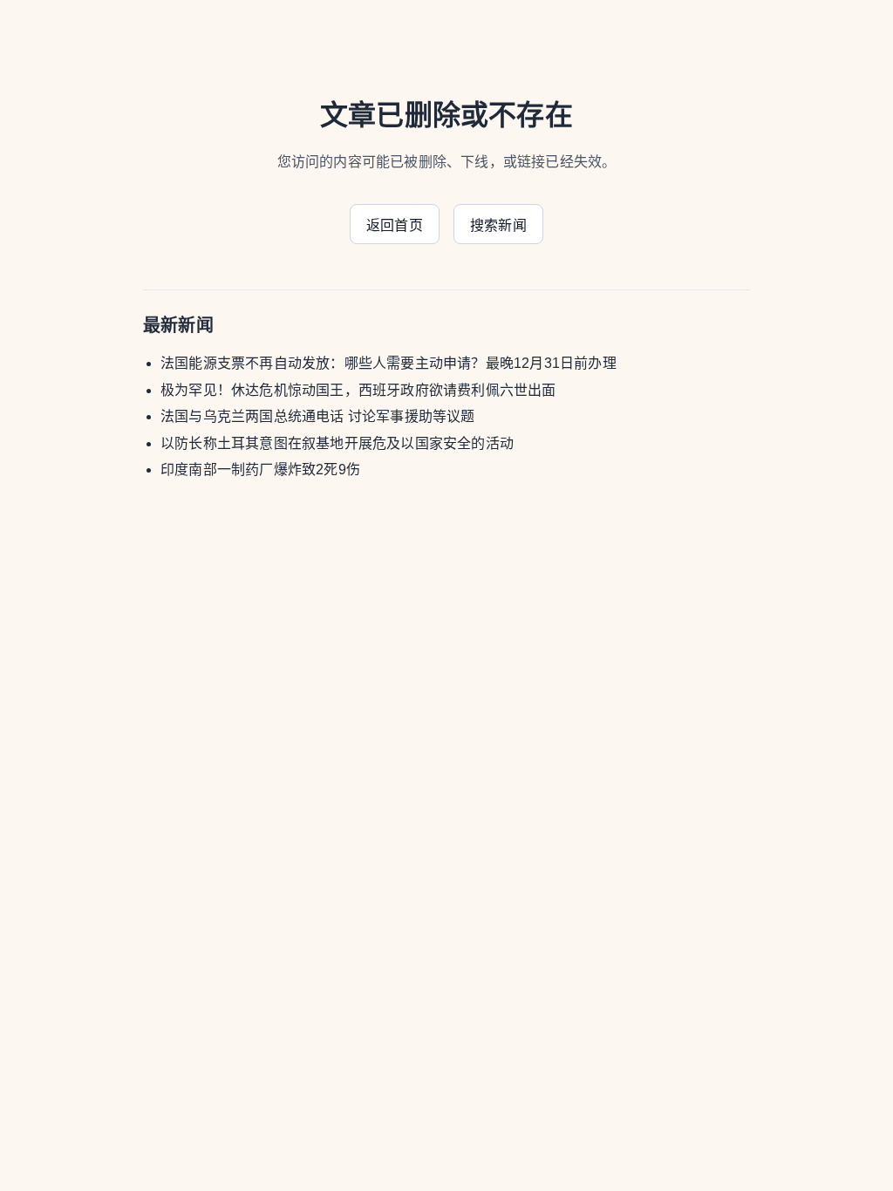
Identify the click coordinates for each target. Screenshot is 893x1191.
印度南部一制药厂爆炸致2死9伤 (260, 469)
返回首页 (394, 225)
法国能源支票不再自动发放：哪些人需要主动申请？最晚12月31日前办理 (388, 363)
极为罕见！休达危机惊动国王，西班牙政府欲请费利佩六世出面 (358, 390)
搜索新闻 (498, 225)
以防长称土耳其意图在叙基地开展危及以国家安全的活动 (337, 443)
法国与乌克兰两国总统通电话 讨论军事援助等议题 (317, 416)
